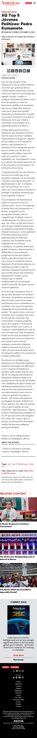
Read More (18, 655)
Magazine (18, 691)
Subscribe (15, 667)
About (18, 682)
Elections (18, 693)
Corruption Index (18, 699)
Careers (18, 688)
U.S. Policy (18, 697)
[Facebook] (9, 71)
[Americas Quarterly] (10, 3)
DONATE (28, 3)
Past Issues (18, 659)
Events (18, 702)
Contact (18, 686)
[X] (13, 71)
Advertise (18, 684)
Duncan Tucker (11, 32)
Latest (18, 695)
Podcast (18, 675)
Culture (18, 706)
